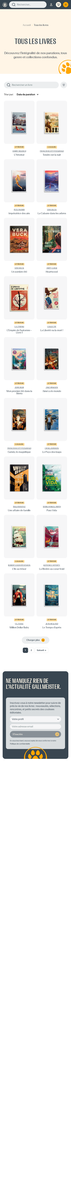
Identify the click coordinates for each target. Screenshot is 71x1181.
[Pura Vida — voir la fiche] (51, 484)
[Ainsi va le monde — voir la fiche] (51, 366)
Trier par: (8, 94)
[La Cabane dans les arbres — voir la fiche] (51, 187)
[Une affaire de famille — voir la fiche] (19, 484)
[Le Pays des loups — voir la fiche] (51, 425)
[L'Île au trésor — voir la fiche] (19, 542)
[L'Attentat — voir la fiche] (19, 128)
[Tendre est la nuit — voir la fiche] (51, 128)
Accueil (27, 25)
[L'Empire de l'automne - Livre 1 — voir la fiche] (19, 305)
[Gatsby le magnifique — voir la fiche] (19, 425)
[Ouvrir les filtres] (63, 85)
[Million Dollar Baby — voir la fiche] (19, 601)
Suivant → (41, 650)
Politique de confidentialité (20, 744)
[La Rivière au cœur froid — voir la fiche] (51, 542)
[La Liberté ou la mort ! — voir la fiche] (51, 305)
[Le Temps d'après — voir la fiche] (51, 601)
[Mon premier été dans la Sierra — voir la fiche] (19, 366)
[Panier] (58, 4)
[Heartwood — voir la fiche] (51, 245)
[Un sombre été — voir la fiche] (19, 245)
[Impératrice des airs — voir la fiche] (19, 187)
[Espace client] (51, 4)
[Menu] (65, 4)
